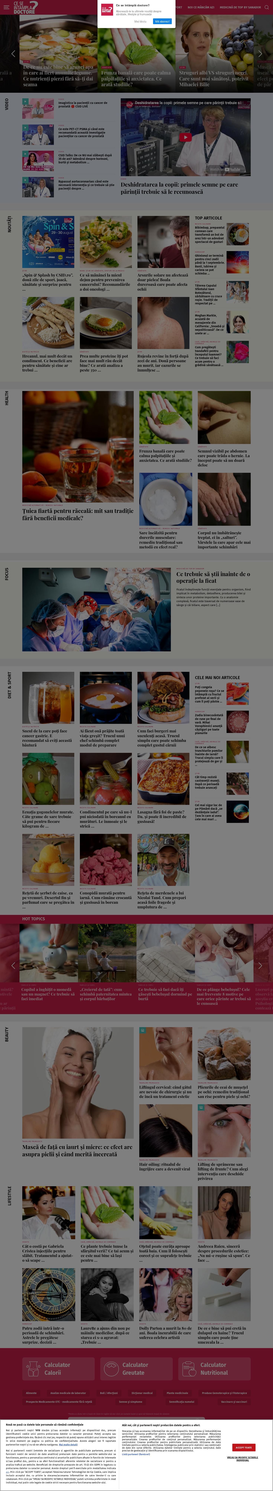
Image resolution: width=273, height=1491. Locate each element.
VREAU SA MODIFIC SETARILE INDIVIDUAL (242, 1458)
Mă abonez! (162, 21)
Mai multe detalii (68, 1444)
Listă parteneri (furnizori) (136, 1454)
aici (7, 1472)
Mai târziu (140, 21)
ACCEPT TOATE (244, 1447)
